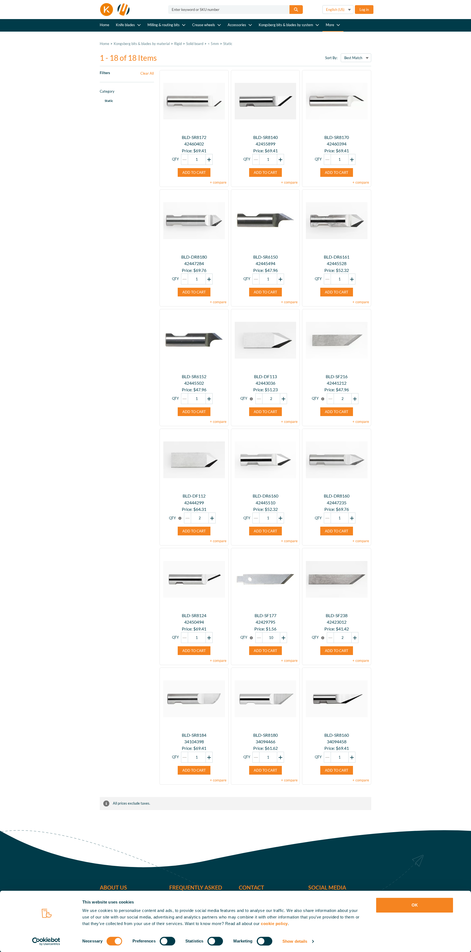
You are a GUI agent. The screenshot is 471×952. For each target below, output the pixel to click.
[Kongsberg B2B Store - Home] (115, 9)
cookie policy (274, 923)
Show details (294, 941)
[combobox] (226, 9)
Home (104, 25)
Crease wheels (203, 25)
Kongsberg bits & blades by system (286, 25)
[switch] (167, 941)
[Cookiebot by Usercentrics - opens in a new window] (46, 941)
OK (415, 905)
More (330, 25)
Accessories (237, 25)
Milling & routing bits (163, 25)
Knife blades (125, 25)
